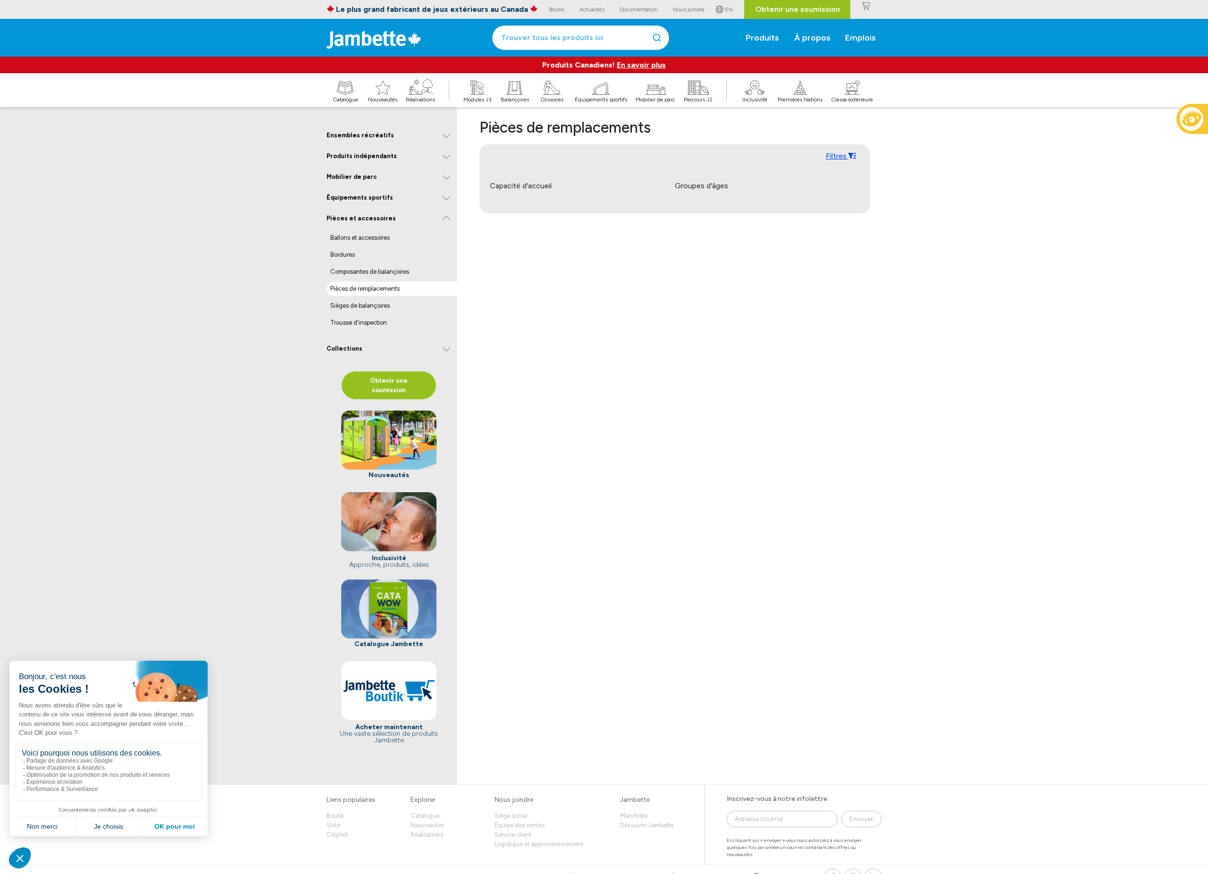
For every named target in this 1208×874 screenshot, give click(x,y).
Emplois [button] (860, 38)
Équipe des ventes (520, 825)
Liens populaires (351, 800)
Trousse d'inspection (358, 322)
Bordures (342, 254)
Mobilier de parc (352, 176)
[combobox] (580, 37)
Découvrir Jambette (646, 825)
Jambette (635, 800)
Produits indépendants (362, 156)
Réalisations (427, 834)
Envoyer (861, 819)
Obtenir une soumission (797, 9)
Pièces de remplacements (365, 288)
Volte (333, 825)
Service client (513, 834)
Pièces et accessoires (361, 218)
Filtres (837, 155)
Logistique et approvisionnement (539, 844)
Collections (344, 348)
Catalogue (425, 815)
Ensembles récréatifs (360, 135)
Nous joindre (514, 800)
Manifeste (633, 815)
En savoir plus (641, 64)
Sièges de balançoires (360, 305)
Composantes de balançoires (369, 271)
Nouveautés (427, 825)
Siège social (511, 815)
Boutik (335, 815)
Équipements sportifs (360, 197)
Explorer (423, 800)
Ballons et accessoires (360, 237)
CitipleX (337, 834)
